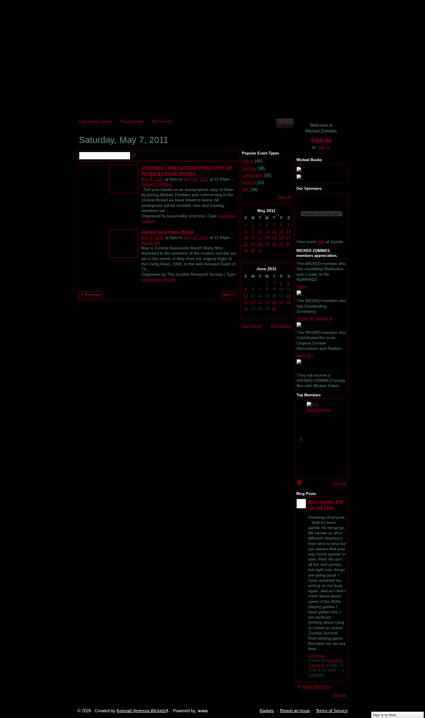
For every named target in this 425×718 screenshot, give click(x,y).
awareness (151, 279)
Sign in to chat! (384, 715)
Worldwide (150, 242)
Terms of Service (332, 710)
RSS (299, 482)
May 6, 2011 (152, 179)
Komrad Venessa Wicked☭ (142, 710)
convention (252, 175)
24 (260, 244)
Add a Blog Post (316, 686)
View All (284, 197)
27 (281, 244)
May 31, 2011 (196, 237)
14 (288, 231)
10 (260, 231)
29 (245, 250)
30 (253, 250)
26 (274, 244)
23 (253, 244)
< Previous (91, 294)
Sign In (323, 147)
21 (288, 237)
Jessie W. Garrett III (315, 318)
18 (267, 237)
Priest (302, 286)
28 (288, 244)
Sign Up (321, 140)
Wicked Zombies (156, 184)
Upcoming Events (96, 121)
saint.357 (305, 355)
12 (274, 231)
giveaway (227, 215)
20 (281, 237)
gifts (321, 241)
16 (253, 237)
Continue (316, 655)
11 (267, 231)
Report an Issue (295, 710)
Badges (267, 710)
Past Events (132, 121)
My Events (162, 121)
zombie (249, 168)
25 (267, 244)
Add (287, 123)
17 (260, 237)
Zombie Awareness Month (167, 231)
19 (274, 237)
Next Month (281, 325)
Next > (228, 294)
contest (148, 221)
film (245, 189)
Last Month (252, 325)
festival (249, 182)
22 (245, 244)
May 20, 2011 (196, 179)
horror (248, 161)
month (169, 279)
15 (245, 237)
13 (281, 231)
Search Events (134, 156)
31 (260, 250)
